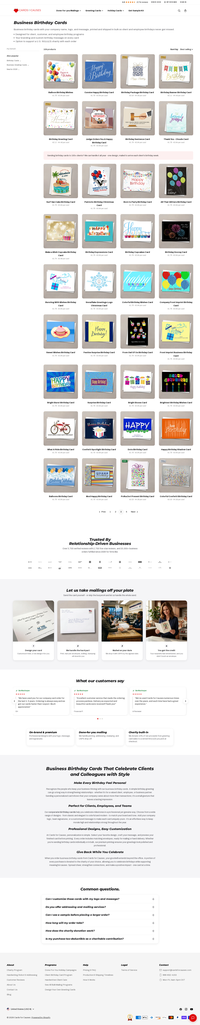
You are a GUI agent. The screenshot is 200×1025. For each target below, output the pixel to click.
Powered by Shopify (40, 1017)
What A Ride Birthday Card (60, 449)
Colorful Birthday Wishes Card (137, 302)
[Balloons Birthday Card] (61, 475)
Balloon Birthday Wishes (60, 92)
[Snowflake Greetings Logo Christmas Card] (99, 281)
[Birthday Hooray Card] (176, 231)
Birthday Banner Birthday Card (176, 92)
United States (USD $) (21, 1009)
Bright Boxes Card (137, 403)
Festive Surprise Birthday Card (99, 352)
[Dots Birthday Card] (137, 428)
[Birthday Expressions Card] (99, 231)
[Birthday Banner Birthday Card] (176, 71)
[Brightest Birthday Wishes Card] (176, 382)
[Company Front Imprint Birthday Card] (176, 281)
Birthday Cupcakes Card (137, 252)
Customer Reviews (16, 980)
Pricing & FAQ (89, 970)
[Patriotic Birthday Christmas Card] (99, 181)
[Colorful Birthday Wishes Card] (137, 281)
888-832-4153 (170, 975)
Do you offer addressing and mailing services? (76, 907)
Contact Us (12, 990)
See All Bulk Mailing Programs (58, 985)
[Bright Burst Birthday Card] (61, 382)
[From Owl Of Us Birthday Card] (137, 331)
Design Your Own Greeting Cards (60, 990)
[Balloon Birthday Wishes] (61, 71)
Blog (9, 994)
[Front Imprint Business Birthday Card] (176, 331)
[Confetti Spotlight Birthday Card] (99, 428)
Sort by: (174, 49)
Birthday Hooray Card (176, 252)
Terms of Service (129, 970)
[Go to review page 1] (97, 718)
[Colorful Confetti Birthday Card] (176, 475)
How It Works (89, 980)
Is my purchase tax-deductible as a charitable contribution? (85, 938)
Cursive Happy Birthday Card (99, 92)
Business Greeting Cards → (18, 65)
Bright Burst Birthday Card (60, 403)
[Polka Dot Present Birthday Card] (137, 475)
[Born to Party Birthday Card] (137, 181)
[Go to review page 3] (102, 718)
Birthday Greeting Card (61, 139)
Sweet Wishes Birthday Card (60, 352)
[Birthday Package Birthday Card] (137, 71)
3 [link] (121, 512)
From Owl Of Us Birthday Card (137, 352)
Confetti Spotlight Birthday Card (99, 449)
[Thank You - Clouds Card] (176, 118)
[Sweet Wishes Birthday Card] (61, 331)
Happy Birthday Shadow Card (176, 449)
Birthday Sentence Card (137, 139)
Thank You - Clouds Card (176, 139)
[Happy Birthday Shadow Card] (176, 428)
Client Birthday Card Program (58, 975)
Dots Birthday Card (137, 449)
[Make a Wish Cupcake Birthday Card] (61, 231)
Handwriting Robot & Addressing (22, 975)
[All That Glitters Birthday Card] (176, 181)
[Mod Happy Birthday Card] (99, 475)
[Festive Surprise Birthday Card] (99, 331)
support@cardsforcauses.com (177, 970)
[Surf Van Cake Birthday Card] (61, 181)
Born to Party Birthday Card (138, 202)
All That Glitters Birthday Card (176, 202)
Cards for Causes (22, 1017)
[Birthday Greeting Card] (61, 118)
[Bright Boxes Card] (137, 382)
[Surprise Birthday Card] (99, 382)
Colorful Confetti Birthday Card (176, 496)
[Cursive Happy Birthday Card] (99, 71)
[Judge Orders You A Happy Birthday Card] (99, 118)
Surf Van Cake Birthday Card (60, 202)
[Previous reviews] (14, 701)
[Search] (179, 10)
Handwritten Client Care (56, 980)
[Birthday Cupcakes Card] (137, 231)
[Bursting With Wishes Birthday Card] (61, 281)
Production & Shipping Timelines (98, 975)
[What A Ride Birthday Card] (61, 428)
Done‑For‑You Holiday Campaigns (60, 970)
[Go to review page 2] (100, 718)
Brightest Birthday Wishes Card (176, 403)
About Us (11, 985)
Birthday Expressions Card (99, 252)
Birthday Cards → (14, 61)
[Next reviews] (185, 701)
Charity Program (14, 970)
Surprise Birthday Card (99, 403)
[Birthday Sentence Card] (137, 118)
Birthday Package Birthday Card (137, 92)
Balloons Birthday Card (61, 496)
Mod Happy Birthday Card (99, 496)
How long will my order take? (65, 922)
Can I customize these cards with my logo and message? (82, 899)
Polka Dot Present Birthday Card (137, 496)
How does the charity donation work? (70, 930)
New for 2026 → (13, 69)
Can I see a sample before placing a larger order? (78, 914)
